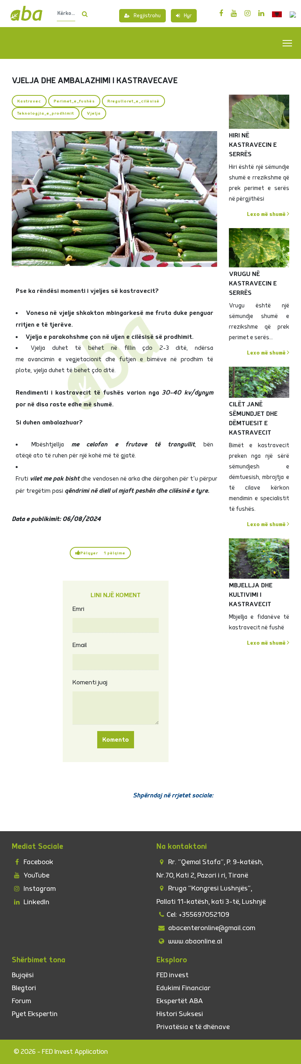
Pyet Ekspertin (35, 1013)
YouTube (35, 875)
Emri (78, 609)
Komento (115, 740)
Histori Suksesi (179, 1013)
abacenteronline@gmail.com (211, 927)
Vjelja (94, 113)
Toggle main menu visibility (287, 42)
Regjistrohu (147, 16)
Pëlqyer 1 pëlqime (102, 553)
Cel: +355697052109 (198, 914)
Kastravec (29, 101)
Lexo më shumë (267, 214)
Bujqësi (23, 975)
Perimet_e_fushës (74, 101)
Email (80, 645)
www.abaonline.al (194, 941)
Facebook (37, 862)
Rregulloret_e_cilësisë (133, 101)
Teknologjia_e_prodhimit (45, 113)
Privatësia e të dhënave (193, 1026)
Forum (21, 1000)
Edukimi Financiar (183, 988)
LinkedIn (35, 902)
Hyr (188, 16)
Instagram (39, 888)
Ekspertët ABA (179, 1000)
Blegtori (24, 988)
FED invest (172, 975)
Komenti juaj (90, 682)
